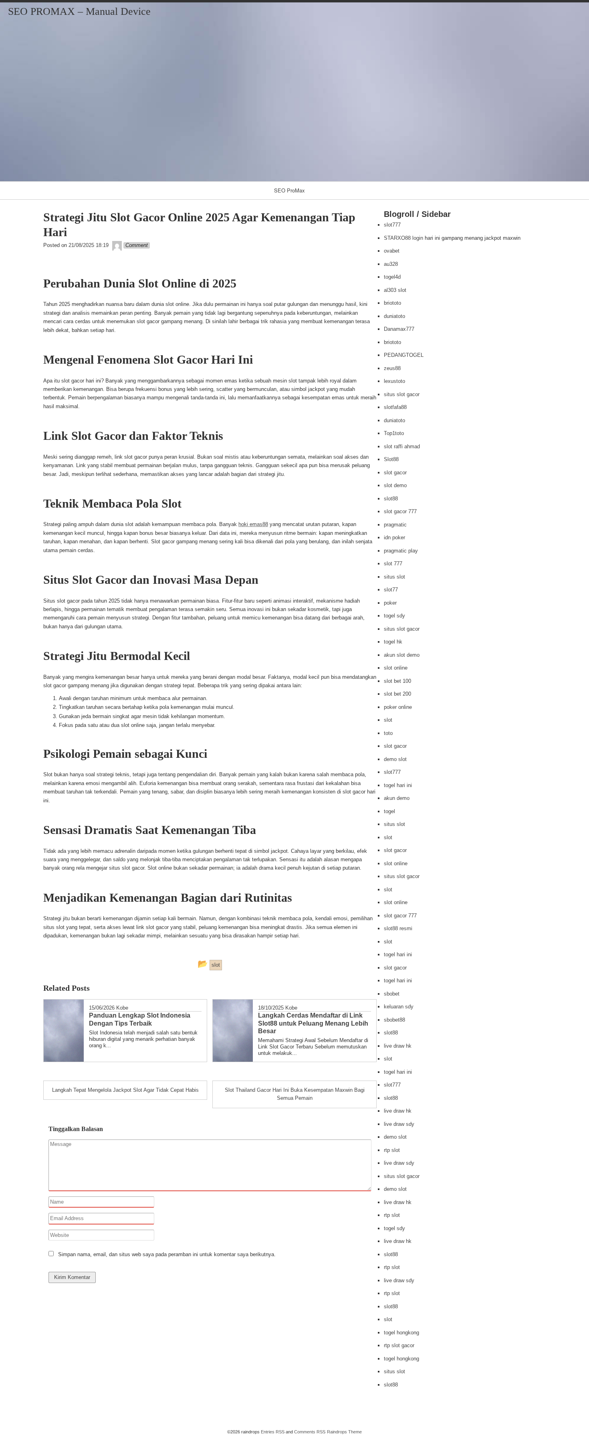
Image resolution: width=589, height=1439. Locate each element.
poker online (398, 707)
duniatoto (394, 316)
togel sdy (394, 616)
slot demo (395, 485)
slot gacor (395, 473)
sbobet (391, 994)
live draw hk (397, 1046)
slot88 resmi (398, 928)
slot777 (392, 225)
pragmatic (395, 525)
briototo (392, 303)
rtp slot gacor (399, 1345)
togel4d (392, 277)
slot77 (391, 590)
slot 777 (393, 564)
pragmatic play (401, 551)
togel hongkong (401, 1333)
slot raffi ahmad (402, 446)
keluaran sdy (399, 1007)
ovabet (391, 251)
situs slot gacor (402, 394)
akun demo (396, 798)
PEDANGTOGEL (404, 355)
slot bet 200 (397, 694)
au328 (391, 264)
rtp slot (392, 1150)
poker (390, 603)
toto (388, 733)
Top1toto (394, 433)
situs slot (394, 577)
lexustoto (394, 381)
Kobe (122, 1008)
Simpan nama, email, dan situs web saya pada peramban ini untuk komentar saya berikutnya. (167, 1254)
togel (389, 811)
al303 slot (395, 290)
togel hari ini (398, 785)
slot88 (391, 499)
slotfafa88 (395, 407)
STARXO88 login (403, 238)
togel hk (393, 642)
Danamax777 (399, 329)
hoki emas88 (253, 524)
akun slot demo (402, 655)
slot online (395, 668)
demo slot (395, 759)
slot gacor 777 (400, 511)
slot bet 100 (397, 681)
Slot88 (391, 459)
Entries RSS (272, 1431)
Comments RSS (309, 1431)
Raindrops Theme (344, 1431)
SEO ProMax (289, 190)
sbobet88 (394, 1020)
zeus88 (392, 368)
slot (388, 720)
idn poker (394, 537)
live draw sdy (399, 1124)
